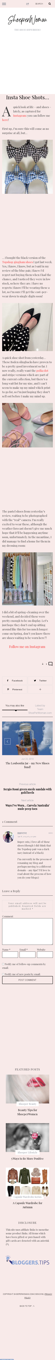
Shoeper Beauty (27, 1103)
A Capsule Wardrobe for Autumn (27, 1205)
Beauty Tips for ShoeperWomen (27, 1112)
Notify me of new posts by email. (23, 974)
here (5, 120)
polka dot (42, 370)
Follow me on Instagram (27, 646)
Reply (51, 833)
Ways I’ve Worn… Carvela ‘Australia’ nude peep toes (28, 804)
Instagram (19, 115)
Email (24, 949)
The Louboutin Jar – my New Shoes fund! (27, 765)
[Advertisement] (27, 60)
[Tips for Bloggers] (27, 1268)
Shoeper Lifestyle (27, 1152)
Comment (7, 916)
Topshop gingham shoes (17, 262)
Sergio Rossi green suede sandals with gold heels (28, 788)
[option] (27, 745)
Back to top (26, 1306)
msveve (22, 833)
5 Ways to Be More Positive (27, 1158)
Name (6, 949)
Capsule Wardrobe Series (27, 1196)
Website (41, 949)
